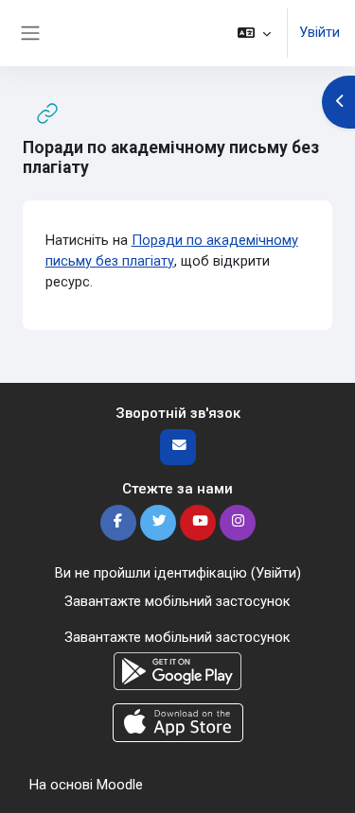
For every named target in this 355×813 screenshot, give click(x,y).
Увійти (319, 32)
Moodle (120, 784)
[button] (254, 33)
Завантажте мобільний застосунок (177, 601)
